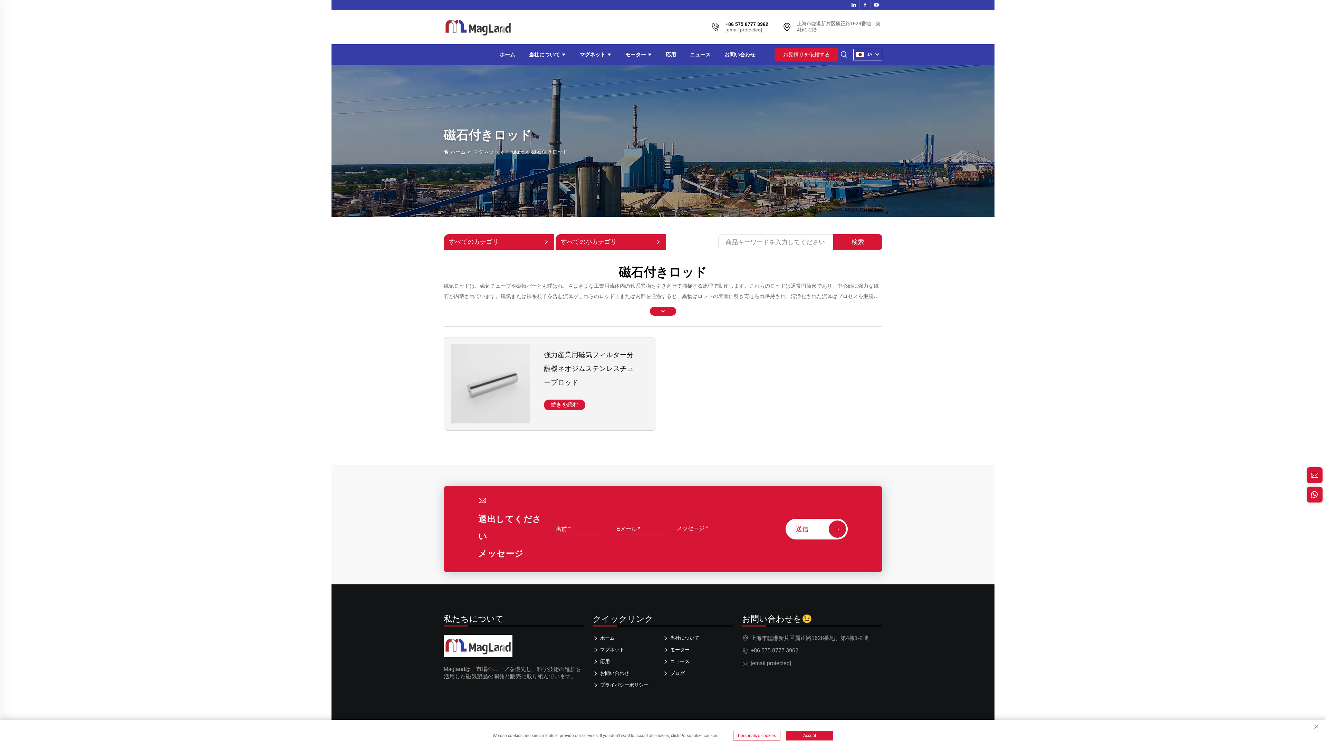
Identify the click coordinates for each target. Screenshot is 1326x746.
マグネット (593, 54)
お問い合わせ (740, 54)
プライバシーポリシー (624, 685)
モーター (636, 54)
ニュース (700, 54)
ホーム (507, 54)
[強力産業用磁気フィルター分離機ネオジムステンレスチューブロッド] (490, 420)
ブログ (677, 673)
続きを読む (564, 405)
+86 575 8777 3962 (774, 650)
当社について (545, 54)
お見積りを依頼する (806, 54)
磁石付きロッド (549, 152)
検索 (858, 242)
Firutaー (515, 152)
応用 (671, 54)
